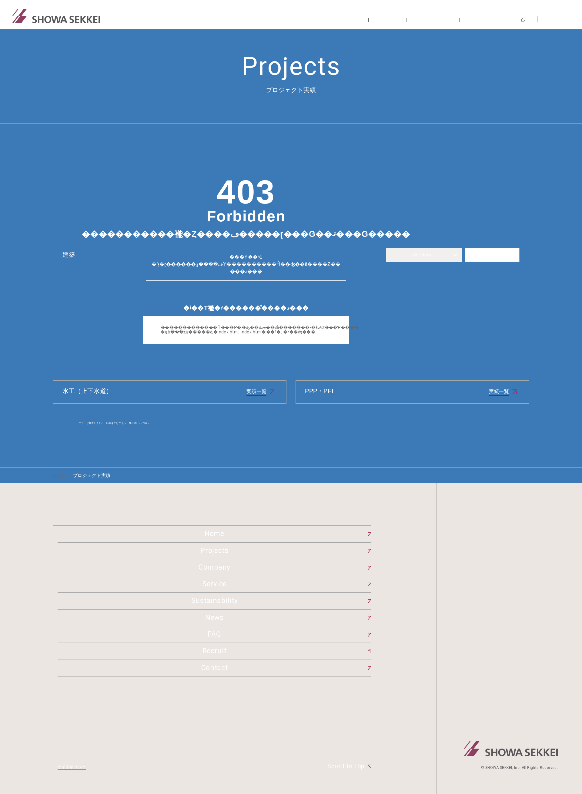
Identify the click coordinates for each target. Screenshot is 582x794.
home (59, 475)
